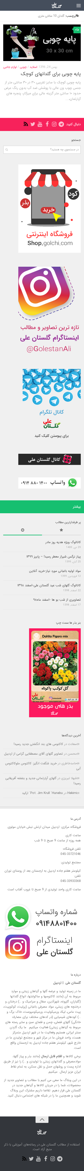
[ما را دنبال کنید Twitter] (33, 124)
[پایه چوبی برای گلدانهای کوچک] (42, 42)
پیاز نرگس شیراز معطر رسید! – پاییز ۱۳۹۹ (53, 556)
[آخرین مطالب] (22, 530)
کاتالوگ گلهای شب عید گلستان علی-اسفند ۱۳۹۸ (49, 585)
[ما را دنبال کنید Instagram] (54, 124)
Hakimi (72, 793)
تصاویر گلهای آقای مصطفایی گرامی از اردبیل (33, 753)
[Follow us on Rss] (25, 124)
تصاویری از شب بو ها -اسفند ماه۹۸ (57, 599)
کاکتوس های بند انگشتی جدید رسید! (38, 744)
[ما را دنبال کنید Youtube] (40, 124)
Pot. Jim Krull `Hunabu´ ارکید (42, 793)
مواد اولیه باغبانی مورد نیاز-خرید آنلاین (55, 571)
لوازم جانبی (10, 67)
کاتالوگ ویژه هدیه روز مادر (63, 542)
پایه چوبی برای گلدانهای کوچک (51, 74)
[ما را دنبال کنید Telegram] (61, 124)
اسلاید (33, 67)
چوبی (23, 67)
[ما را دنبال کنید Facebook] (47, 124)
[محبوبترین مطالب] (61, 530)
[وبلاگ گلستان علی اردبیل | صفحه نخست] (53, 5)
